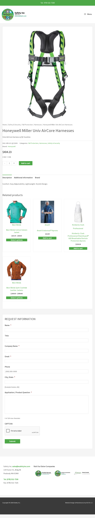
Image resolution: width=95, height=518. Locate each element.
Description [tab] (7, 177)
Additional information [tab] (23, 177)
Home (4, 125)
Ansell (47, 225)
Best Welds (16, 225)
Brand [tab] (37, 177)
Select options (17, 240)
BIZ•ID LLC (89, 503)
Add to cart (25, 163)
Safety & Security (14, 125)
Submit (12, 441)
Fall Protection (27, 125)
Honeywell (11, 146)
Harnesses (38, 125)
